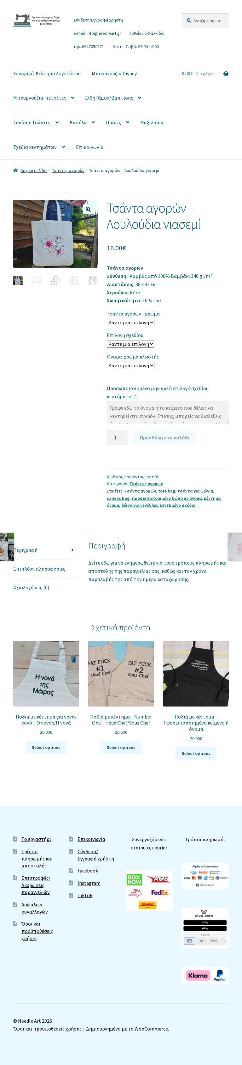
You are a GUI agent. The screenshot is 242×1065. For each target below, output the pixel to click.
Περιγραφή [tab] (25, 550)
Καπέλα (78, 122)
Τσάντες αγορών (68, 170)
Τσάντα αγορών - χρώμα (133, 313)
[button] (88, 209)
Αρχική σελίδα (33, 170)
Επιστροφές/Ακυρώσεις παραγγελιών (35, 885)
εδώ (106, 563)
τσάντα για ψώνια (195, 491)
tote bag (166, 491)
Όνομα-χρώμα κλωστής (133, 356)
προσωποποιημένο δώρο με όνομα (167, 498)
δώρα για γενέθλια (139, 505)
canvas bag (118, 498)
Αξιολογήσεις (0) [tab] (31, 587)
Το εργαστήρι (36, 839)
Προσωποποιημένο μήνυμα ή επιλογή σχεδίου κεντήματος (158, 392)
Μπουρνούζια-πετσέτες (39, 98)
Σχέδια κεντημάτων (35, 147)
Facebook (88, 870)
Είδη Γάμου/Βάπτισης (109, 98)
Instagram (89, 883)
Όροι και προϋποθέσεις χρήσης (37, 931)
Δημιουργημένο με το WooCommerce (127, 1028)
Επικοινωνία (90, 147)
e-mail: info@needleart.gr (97, 33)
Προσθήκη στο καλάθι (164, 437)
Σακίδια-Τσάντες (31, 122)
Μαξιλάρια (152, 122)
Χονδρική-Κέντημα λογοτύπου (47, 73)
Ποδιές (113, 122)
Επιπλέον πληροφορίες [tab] (39, 569)
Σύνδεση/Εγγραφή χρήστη (98, 20)
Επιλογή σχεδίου (125, 335)
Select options (46, 747)
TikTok (85, 895)
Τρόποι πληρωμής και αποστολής (37, 858)
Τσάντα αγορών (140, 491)
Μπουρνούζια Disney (114, 73)
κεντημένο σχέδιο (177, 505)
